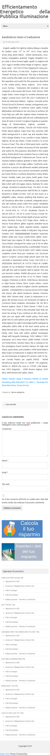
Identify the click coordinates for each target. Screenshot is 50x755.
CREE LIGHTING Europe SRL (12, 578)
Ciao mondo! (9, 404)
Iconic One (4, 754)
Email (5, 472)
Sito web (5, 484)
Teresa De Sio (23, 385)
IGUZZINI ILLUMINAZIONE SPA (13, 659)
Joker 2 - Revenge (36, 382)
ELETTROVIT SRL (8, 605)
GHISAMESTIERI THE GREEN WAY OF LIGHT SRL (20, 632)
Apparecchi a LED (12, 581)
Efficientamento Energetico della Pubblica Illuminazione (25, 11)
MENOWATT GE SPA (9, 686)
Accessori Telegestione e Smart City (20, 586)
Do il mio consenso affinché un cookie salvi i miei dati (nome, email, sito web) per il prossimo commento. (25, 501)
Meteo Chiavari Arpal (11, 379)
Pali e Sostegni (11, 590)
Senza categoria (17, 392)
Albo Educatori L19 (20, 382)
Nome (5, 461)
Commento (6, 429)
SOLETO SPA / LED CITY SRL (12, 713)
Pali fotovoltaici (12, 595)
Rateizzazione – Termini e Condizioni (20, 599)
